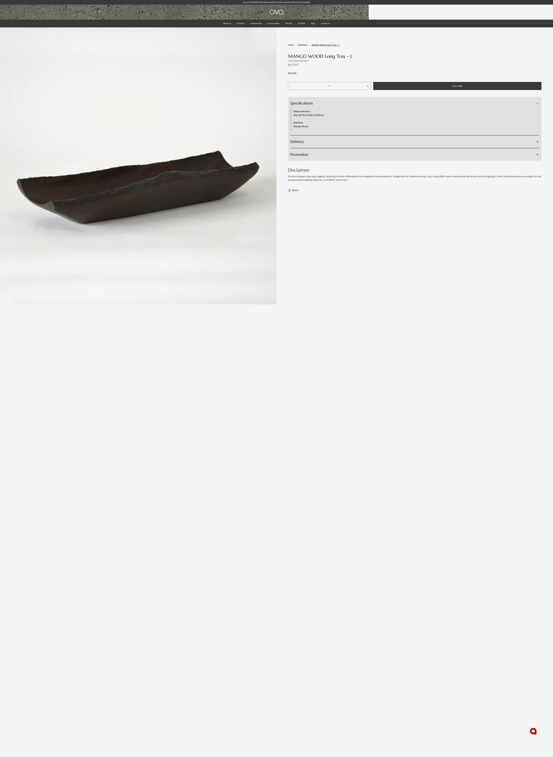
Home (291, 45)
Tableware (303, 45)
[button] (533, 731)
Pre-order (457, 86)
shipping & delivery (313, 152)
